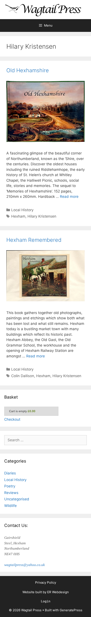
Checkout (12, 419)
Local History (22, 210)
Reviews (11, 493)
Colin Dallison (22, 376)
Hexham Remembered (33, 240)
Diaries (10, 473)
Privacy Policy (45, 582)
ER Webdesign (58, 592)
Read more (69, 196)
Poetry (9, 486)
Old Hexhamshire (27, 70)
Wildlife (10, 506)
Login (45, 601)
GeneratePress (71, 610)
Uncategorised (16, 499)
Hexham (18, 216)
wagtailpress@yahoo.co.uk (24, 565)
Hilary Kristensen (42, 216)
